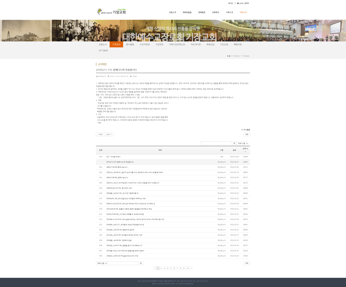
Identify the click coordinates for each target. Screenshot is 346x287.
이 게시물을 (245, 130)
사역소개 (229, 12)
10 (188, 268)
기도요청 (224, 44)
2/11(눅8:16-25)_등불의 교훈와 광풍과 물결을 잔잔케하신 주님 (129, 209)
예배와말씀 (187, 12)
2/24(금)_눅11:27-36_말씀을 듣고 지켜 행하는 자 (124, 245)
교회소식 (103, 44)
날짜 (234, 150)
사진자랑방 (145, 44)
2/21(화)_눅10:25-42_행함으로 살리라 (120, 230)
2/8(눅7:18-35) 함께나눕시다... (118, 167)
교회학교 (215, 12)
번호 (100, 150)
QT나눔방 (103, 50)
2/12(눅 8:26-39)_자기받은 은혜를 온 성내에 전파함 (125, 214)
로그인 (230, 3)
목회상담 (210, 44)
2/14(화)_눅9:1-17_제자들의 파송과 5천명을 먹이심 (125, 225)
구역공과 (116, 44)
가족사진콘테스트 (177, 44)
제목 (160, 150)
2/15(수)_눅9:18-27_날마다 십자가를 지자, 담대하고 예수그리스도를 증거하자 (135, 172)
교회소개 (172, 12)
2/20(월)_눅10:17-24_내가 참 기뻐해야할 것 (122, 193)
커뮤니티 (243, 12)
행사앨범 (130, 44)
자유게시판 (196, 44)
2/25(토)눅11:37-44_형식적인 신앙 (119, 188)
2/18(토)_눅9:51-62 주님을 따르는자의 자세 (122, 256)
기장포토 (159, 44)
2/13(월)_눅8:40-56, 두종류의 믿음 (119, 240)
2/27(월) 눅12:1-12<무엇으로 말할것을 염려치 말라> (125, 251)
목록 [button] (246, 263)
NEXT (108, 134)
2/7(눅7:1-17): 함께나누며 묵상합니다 (120, 162)
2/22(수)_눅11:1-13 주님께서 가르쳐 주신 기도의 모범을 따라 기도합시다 (133, 183)
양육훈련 (201, 12)
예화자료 (238, 44)
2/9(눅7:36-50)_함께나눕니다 (117, 177)
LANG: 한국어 (244, 3)
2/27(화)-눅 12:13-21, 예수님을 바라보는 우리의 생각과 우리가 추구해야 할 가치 (135, 219)
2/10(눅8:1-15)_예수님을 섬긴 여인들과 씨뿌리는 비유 (126, 198)
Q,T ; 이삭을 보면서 (113, 157)
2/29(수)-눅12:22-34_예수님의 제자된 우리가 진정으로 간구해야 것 (131, 204)
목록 (246, 134)
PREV (100, 134)
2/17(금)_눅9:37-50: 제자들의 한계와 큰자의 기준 (124, 235)
